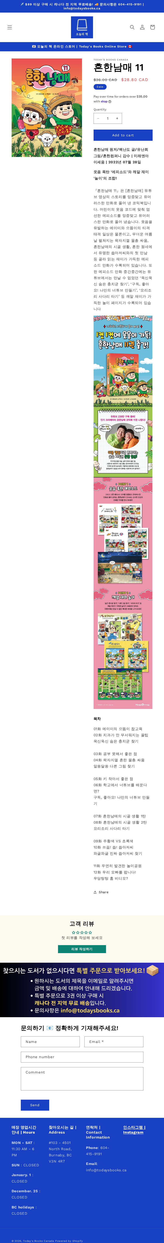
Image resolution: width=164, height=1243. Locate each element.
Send (35, 1105)
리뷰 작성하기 (82, 949)
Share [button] (103, 892)
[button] (10, 27)
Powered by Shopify (69, 1240)
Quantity (100, 109)
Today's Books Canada (38, 1240)
